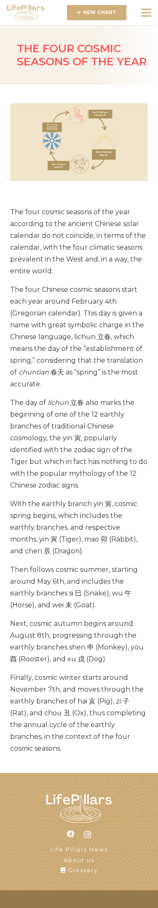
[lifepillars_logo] (26, 12)
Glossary (82, 870)
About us (79, 860)
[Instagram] (87, 834)
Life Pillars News (79, 849)
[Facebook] (71, 834)
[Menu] (146, 12)
